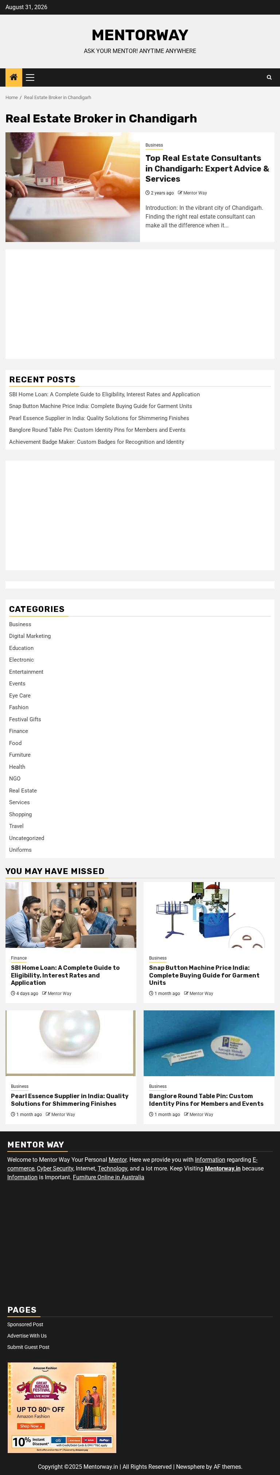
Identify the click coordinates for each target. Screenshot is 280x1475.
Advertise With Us (27, 1336)
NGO (14, 778)
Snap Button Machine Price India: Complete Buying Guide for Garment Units (100, 406)
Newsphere (190, 1466)
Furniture (20, 755)
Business (154, 145)
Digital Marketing (30, 636)
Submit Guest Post (28, 1347)
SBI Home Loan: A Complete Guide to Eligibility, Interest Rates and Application (104, 394)
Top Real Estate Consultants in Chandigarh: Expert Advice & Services (207, 168)
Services (19, 802)
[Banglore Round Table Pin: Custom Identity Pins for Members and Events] (209, 1043)
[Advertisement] (140, 304)
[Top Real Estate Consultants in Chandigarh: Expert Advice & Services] (72, 187)
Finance (18, 731)
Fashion (18, 707)
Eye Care (20, 695)
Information (210, 1159)
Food (15, 743)
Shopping (20, 814)
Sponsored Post (25, 1324)
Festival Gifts (25, 719)
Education (21, 648)
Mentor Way (195, 193)
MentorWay (140, 35)
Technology (112, 1168)
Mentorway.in (223, 1168)
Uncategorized (26, 838)
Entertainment (26, 672)
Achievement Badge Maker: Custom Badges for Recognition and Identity (96, 442)
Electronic (21, 660)
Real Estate (23, 790)
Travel (16, 826)
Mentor (118, 1159)
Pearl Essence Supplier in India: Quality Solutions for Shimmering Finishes (99, 418)
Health (17, 767)
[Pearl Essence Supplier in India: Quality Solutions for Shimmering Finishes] (70, 1043)
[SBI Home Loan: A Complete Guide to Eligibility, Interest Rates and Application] (70, 915)
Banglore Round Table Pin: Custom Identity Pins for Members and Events (97, 430)
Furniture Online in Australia (108, 1177)
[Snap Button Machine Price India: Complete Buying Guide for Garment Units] (209, 915)
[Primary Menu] (33, 77)
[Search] (269, 77)
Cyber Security (55, 1168)
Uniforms (20, 850)
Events (17, 683)
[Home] (14, 78)
